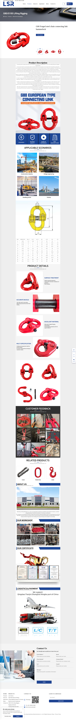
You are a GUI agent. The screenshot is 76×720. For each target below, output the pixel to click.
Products (29, 3)
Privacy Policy (58, 714)
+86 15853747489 (31, 705)
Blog (53, 714)
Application (41, 3)
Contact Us (52, 3)
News (47, 3)
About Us (35, 3)
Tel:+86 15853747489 (19, 0)
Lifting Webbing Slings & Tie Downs (15, 699)
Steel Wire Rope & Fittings (13, 697)
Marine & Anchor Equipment (14, 701)
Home (24, 3)
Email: (8, 0)
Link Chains (10, 695)
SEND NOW (61, 701)
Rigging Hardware (12, 704)
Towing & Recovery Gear (13, 706)
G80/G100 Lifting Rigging (18, 16)
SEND (44, 682)
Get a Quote (40, 35)
